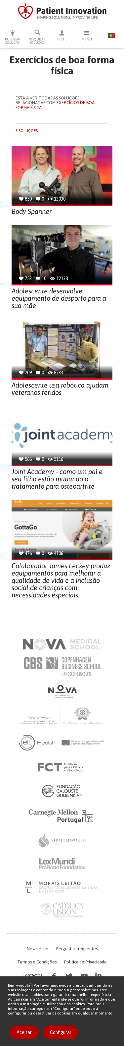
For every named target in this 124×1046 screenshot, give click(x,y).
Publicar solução (13, 40)
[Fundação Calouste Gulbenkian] (62, 790)
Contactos (32, 975)
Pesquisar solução (37, 40)
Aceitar (24, 1032)
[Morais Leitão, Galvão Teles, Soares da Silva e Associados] (62, 887)
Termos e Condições (37, 961)
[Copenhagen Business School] (62, 666)
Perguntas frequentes (77, 948)
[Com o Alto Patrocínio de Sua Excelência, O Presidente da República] (62, 716)
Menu (87, 39)
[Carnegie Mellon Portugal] (62, 816)
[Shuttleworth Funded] (62, 840)
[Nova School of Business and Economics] (62, 691)
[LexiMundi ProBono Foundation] (62, 863)
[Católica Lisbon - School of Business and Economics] (62, 910)
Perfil (62, 39)
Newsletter (38, 948)
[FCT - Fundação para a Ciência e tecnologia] (62, 767)
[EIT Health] (62, 743)
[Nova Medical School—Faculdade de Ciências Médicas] (62, 644)
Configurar (60, 1032)
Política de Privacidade (85, 961)
